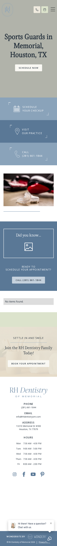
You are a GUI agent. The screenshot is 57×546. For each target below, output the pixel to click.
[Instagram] (14, 474)
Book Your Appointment (28, 363)
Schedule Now (28, 67)
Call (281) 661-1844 (28, 280)
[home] (14, 9)
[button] (52, 9)
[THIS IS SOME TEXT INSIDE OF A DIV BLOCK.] (37, 9)
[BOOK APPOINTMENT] (44, 9)
